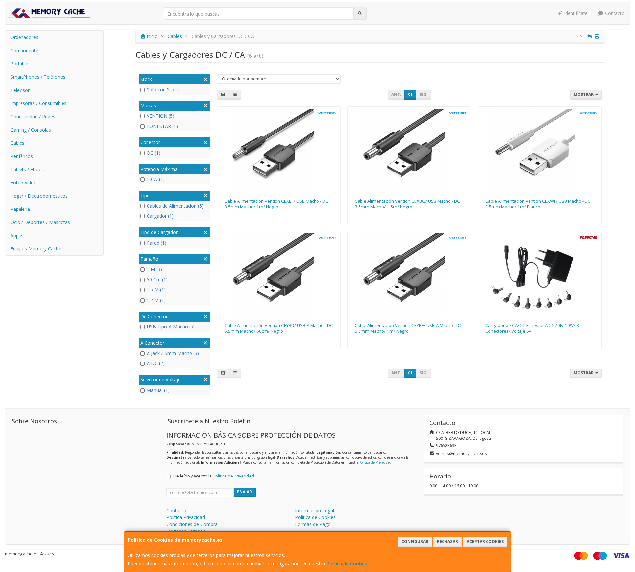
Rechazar (447, 541)
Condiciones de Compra (192, 524)
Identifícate (575, 13)
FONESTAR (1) (162, 126)
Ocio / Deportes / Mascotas (40, 222)
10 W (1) (156, 179)
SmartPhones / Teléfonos (37, 77)
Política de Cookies (346, 563)
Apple (16, 235)
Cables (17, 143)
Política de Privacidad (375, 462)
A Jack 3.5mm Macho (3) (173, 353)
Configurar (415, 541)
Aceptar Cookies (485, 541)
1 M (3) (154, 269)
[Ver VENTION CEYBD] (278, 275)
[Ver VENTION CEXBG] (409, 151)
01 (410, 94)
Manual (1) (158, 390)
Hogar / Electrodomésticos (39, 196)
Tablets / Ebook (27, 169)
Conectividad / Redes (32, 116)
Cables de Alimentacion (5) (175, 206)
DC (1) (153, 153)
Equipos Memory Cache (35, 249)
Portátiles (20, 63)
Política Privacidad (185, 517)
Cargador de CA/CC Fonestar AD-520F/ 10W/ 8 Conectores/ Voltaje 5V (532, 328)
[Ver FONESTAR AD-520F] (539, 275)
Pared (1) (156, 243)
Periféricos (21, 156)
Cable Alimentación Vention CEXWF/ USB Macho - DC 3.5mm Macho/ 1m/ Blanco (538, 204)
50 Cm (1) (157, 279)
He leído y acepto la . (214, 476)
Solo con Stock (163, 89)
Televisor (20, 90)
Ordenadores (24, 37)
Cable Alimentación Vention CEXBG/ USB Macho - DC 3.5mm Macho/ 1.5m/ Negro (407, 204)
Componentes (25, 50)
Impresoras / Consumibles (38, 103)
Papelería (20, 209)
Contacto (614, 13)
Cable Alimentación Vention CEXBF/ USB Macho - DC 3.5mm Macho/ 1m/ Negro (276, 204)
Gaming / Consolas (30, 130)
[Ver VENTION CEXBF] (278, 151)
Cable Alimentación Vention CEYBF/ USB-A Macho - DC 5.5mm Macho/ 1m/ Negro (408, 328)
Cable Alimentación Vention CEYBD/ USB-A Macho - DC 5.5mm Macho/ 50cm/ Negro (278, 328)
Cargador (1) (160, 216)
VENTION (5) (160, 116)
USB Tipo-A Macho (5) (171, 327)
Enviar (244, 492)
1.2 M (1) (156, 300)
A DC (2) (156, 363)
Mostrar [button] (584, 94)
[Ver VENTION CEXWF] (539, 151)
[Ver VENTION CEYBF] (409, 275)
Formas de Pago (313, 524)
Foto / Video (23, 182)
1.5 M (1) (156, 289)
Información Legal (314, 510)
